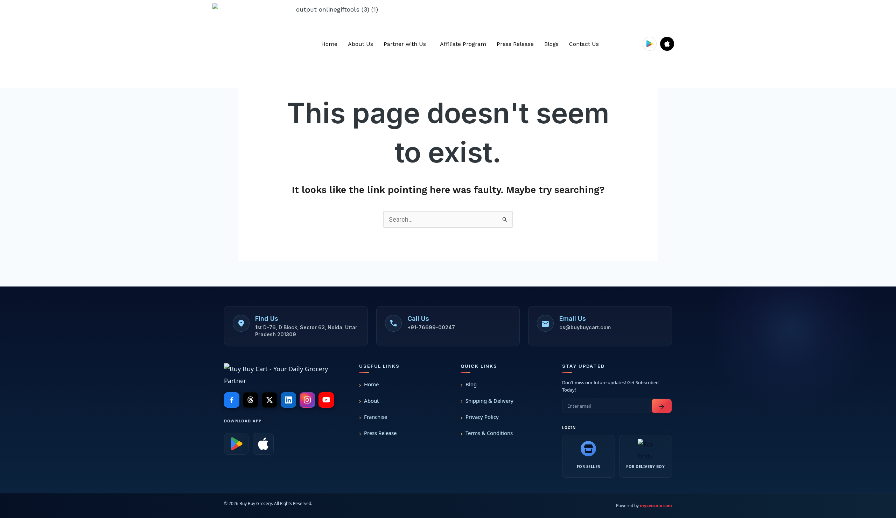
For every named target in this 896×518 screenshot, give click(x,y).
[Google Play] (236, 444)
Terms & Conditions (489, 432)
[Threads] (250, 400)
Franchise (375, 416)
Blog (471, 384)
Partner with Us (405, 44)
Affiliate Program (463, 44)
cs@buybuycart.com (585, 327)
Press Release (515, 44)
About (371, 400)
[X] (269, 400)
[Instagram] (307, 400)
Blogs (551, 44)
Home (329, 44)
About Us (360, 44)
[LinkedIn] (288, 400)
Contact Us (584, 44)
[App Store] (263, 444)
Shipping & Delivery (489, 400)
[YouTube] (326, 400)
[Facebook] (231, 400)
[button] (406, 44)
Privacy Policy (482, 416)
